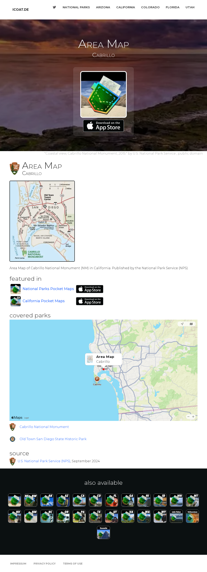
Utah (190, 7)
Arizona (103, 7)
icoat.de (21, 10)
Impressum (18, 563)
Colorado (150, 7)
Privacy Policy (45, 563)
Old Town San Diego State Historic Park (53, 439)
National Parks (76, 7)
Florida (173, 7)
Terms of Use (72, 563)
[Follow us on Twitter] (54, 7)
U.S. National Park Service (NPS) (44, 461)
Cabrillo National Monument (44, 427)
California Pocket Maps (44, 301)
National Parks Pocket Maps (48, 289)
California (125, 7)
